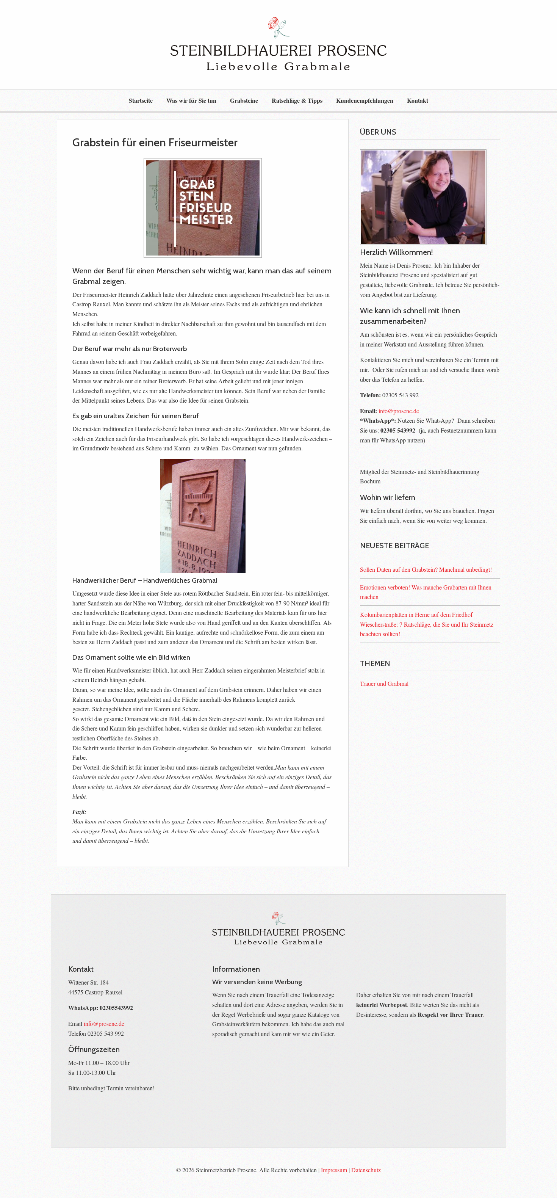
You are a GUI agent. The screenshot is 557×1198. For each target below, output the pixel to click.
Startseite (141, 100)
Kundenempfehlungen (364, 100)
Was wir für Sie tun (191, 100)
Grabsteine (244, 100)
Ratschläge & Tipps (297, 100)
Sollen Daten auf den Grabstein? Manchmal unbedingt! (426, 569)
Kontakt (417, 100)
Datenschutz (366, 1170)
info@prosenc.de (399, 411)
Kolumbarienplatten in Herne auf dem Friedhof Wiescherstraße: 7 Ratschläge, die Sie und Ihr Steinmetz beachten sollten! (426, 624)
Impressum (334, 1170)
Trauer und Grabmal (384, 683)
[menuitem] (141, 100)
